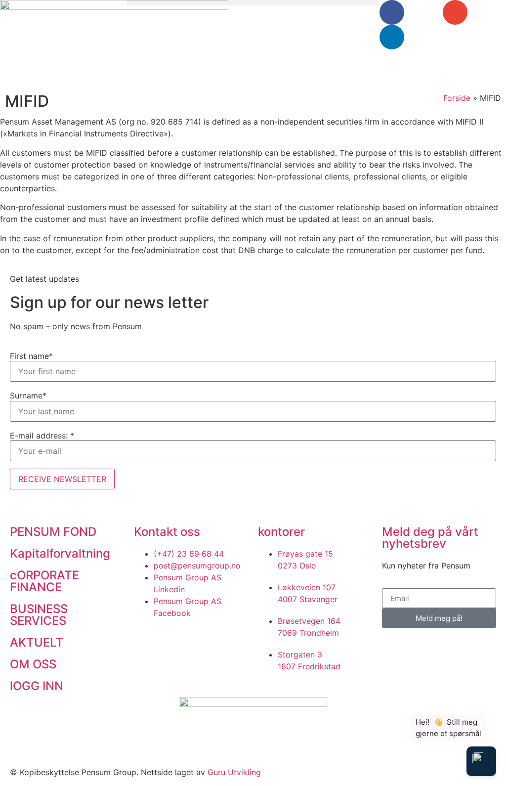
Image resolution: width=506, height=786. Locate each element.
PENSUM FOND (53, 531)
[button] (253, 2)
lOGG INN (36, 686)
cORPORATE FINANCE (44, 581)
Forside (456, 98)
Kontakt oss (167, 531)
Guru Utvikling (234, 772)
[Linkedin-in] (392, 37)
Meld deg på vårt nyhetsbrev (430, 537)
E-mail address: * (42, 435)
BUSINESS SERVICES (39, 615)
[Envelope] (455, 12)
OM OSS (33, 664)
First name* (31, 356)
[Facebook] (392, 12)
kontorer (281, 531)
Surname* (28, 395)
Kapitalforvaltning (60, 553)
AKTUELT (37, 642)
